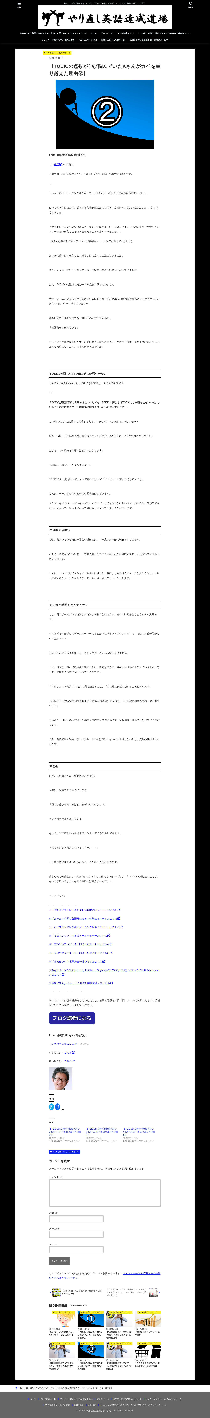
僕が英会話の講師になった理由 (127, 1399)
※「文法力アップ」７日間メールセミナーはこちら (78, 935)
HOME (21, 1388)
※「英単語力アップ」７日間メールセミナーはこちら (79, 944)
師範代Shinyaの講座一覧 (113, 40)
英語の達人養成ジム (63, 1043)
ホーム (94, 33)
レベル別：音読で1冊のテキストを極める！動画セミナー (164, 33)
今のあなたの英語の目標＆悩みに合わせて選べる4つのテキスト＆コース (53, 33)
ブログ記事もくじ (125, 33)
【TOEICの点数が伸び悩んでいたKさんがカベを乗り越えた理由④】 (102, 1132)
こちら (68, 1052)
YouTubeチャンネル (87, 40)
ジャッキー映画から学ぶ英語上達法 (58, 40)
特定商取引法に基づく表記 (57, 1405)
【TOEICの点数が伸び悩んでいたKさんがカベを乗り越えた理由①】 (65, 1132)
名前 (53, 1213)
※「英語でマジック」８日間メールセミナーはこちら (79, 953)
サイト (53, 1244)
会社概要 (92, 1405)
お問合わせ (79, 1405)
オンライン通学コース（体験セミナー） (163, 1399)
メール (54, 1228)
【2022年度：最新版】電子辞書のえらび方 (148, 40)
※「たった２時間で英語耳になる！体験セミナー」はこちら (83, 918)
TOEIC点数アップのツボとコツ (57, 53)
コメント (55, 1177)
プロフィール (107, 33)
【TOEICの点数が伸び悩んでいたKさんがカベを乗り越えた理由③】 (139, 1132)
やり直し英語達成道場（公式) (98, 1411)
